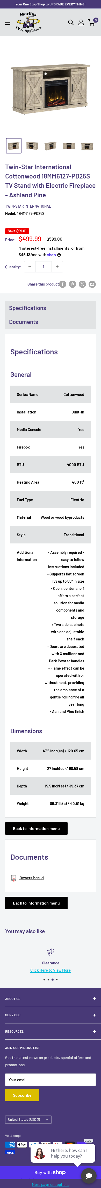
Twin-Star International (28, 206)
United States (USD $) (24, 1119)
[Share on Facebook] (62, 284)
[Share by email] (92, 284)
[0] (91, 22)
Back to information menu (36, 828)
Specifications (27, 307)
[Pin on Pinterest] (72, 284)
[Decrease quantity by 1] (29, 266)
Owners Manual (31, 878)
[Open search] (71, 22)
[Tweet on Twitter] (82, 284)
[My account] (81, 22)
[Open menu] (7, 23)
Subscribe (22, 1095)
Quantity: (13, 266)
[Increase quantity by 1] (57, 266)
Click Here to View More (50, 970)
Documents (23, 321)
